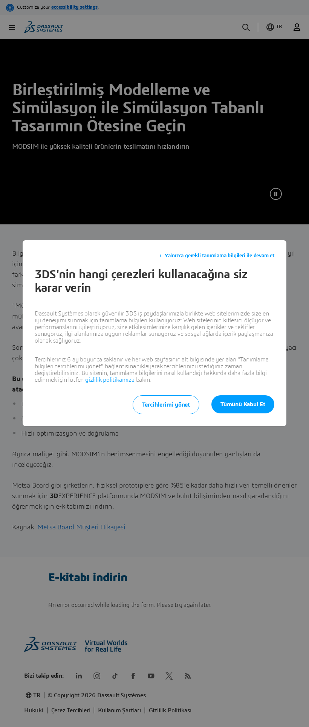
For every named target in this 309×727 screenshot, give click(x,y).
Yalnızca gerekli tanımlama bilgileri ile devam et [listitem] (219, 255)
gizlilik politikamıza (110, 380)
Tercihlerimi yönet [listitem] (166, 405)
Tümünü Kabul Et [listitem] (242, 404)
